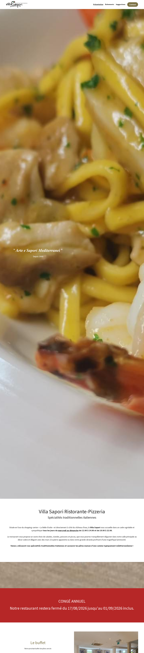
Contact (132, 4)
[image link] (16, 4)
